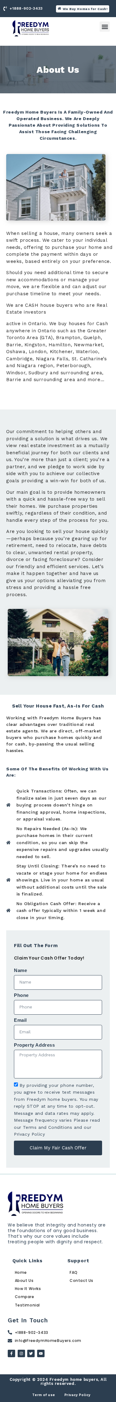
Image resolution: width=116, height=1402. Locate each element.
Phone (21, 995)
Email (20, 1020)
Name (20, 970)
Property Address (34, 1045)
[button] (105, 26)
